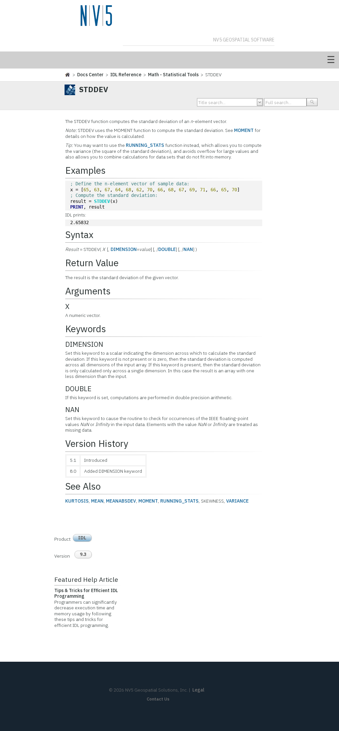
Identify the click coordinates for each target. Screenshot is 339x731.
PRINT (76, 207)
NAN (188, 249)
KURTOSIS (77, 501)
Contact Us (158, 699)
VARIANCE (237, 501)
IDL (82, 538)
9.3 (83, 554)
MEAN (97, 501)
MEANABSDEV (121, 501)
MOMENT (244, 130)
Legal (198, 690)
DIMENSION (124, 249)
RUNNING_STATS (145, 145)
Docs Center (90, 75)
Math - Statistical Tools (173, 75)
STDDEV (102, 201)
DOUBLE (167, 249)
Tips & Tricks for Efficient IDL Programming (86, 593)
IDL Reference (125, 75)
